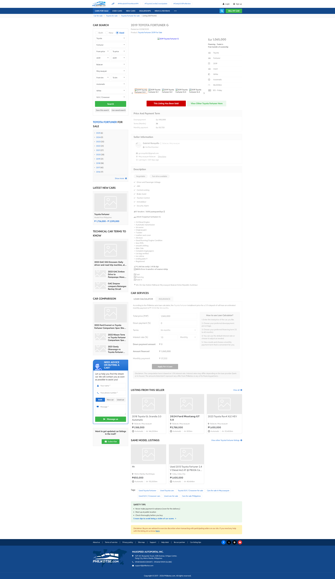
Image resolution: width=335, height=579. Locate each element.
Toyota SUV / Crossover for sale (190, 490)
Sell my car (233, 11)
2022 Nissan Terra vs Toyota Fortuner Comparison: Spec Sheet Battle (117, 337)
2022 (98, 146)
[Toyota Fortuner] (110, 202)
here (158, 531)
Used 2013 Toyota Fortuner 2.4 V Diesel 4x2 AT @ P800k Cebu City (186, 468)
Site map (141, 542)
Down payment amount (144, 344)
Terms (136, 330)
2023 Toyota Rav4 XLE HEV (222, 416)
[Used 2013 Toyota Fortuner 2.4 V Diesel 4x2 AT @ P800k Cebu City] (186, 454)
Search (110, 104)
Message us (112, 419)
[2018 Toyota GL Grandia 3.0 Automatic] (148, 404)
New (111, 32)
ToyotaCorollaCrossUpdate (156, 3)
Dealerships (145, 11)
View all (236, 390)
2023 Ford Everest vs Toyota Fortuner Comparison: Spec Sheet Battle (110, 327)
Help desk (165, 542)
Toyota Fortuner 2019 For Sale (150, 32)
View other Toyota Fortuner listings (225, 440)
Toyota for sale (112, 16)
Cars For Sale (101, 11)
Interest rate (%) (140, 337)
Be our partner (179, 542)
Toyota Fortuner (101, 214)
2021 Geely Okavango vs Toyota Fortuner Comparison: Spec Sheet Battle (116, 349)
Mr (133, 466)
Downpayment (140, 119)
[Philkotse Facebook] (223, 542)
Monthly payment (141, 127)
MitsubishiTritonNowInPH (128, 3)
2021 (98, 150)
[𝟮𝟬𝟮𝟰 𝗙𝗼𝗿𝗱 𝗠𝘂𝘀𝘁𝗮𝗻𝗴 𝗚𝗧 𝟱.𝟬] (186, 404)
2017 (98, 167)
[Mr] (148, 454)
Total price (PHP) (140, 316)
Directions (162, 156)
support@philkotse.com (144, 565)
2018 (98, 163)
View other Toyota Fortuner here (207, 103)
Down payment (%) (142, 323)
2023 (98, 141)
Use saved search (119, 110)
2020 (98, 154)
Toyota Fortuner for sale (130, 16)
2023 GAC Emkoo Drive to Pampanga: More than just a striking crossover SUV (117, 274)
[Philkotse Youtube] (240, 542)
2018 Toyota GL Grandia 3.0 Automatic (146, 418)
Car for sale (98, 16)
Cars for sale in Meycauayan (218, 490)
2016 (98, 172)
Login (227, 4)
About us (96, 542)
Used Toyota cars (167, 490)
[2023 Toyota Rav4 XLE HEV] (224, 404)
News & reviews (162, 11)
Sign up (238, 4)
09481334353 (140, 562)
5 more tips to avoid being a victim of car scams (153, 518)
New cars (130, 11)
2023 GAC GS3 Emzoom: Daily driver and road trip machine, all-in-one (110, 263)
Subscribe (112, 441)
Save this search (102, 110)
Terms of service (111, 542)
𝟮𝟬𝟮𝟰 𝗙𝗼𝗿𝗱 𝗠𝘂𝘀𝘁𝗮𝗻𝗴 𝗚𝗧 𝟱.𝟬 (185, 418)
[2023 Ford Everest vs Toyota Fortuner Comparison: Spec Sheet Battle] (110, 313)
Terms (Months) (140, 123)
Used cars (117, 11)
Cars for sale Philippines (191, 496)
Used (121, 32)
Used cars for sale (171, 496)
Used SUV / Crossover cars (149, 496)
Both (101, 32)
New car (110, 400)
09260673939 (159, 562)
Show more (119, 178)
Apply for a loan (165, 366)
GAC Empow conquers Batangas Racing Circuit (117, 286)
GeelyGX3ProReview (183, 3)
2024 (98, 137)
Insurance (164, 299)
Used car (120, 400)
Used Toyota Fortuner (147, 490)
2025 (98, 133)
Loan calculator (143, 299)
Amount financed (141, 351)
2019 (98, 159)
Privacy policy (127, 542)
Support (153, 542)
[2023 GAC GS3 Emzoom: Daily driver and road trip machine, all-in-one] (110, 250)
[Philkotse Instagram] (234, 542)
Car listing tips (195, 542)
